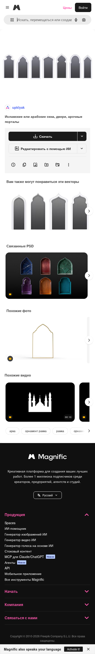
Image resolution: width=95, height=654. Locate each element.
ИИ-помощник (15, 528)
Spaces (10, 522)
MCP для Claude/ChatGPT (29, 556)
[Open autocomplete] (10, 20)
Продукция (15, 514)
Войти (83, 7)
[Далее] (89, 211)
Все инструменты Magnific (24, 579)
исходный (31, 39)
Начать (11, 591)
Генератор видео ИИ (20, 539)
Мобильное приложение (23, 573)
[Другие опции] (68, 164)
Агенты (15, 562)
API (7, 568)
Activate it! (73, 649)
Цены (67, 7)
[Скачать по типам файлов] (81, 136)
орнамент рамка (36, 431)
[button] (47, 495)
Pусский (47, 495)
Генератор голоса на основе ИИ (29, 545)
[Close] (88, 649)
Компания (14, 604)
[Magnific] (47, 457)
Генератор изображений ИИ (26, 534)
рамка (60, 431)
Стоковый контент (18, 551)
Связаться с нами (21, 617)
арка (12, 431)
